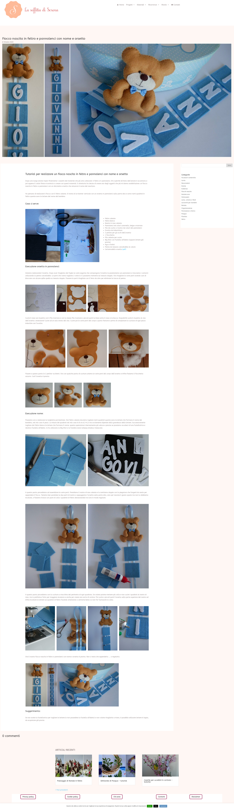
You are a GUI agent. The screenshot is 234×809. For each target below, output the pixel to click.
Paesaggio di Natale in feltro (69, 781)
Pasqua (184, 214)
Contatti (177, 5)
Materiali (140, 5)
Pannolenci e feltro (188, 211)
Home (121, 5)
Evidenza (184, 189)
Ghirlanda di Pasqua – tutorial (114, 781)
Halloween (185, 197)
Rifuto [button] (155, 806)
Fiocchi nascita (186, 191)
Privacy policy (28, 797)
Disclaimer (196, 797)
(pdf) (124, 249)
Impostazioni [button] (163, 806)
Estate (183, 186)
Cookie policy (72, 797)
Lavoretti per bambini (189, 203)
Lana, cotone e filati (188, 200)
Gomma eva (185, 194)
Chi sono (117, 797)
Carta (183, 180)
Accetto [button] (149, 806)
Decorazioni (185, 183)
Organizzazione (186, 208)
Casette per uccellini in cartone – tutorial (158, 781)
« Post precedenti (61, 790)
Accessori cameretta (188, 178)
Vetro (183, 219)
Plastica (184, 216)
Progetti (129, 5)
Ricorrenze (152, 5)
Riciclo (164, 5)
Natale (183, 205)
